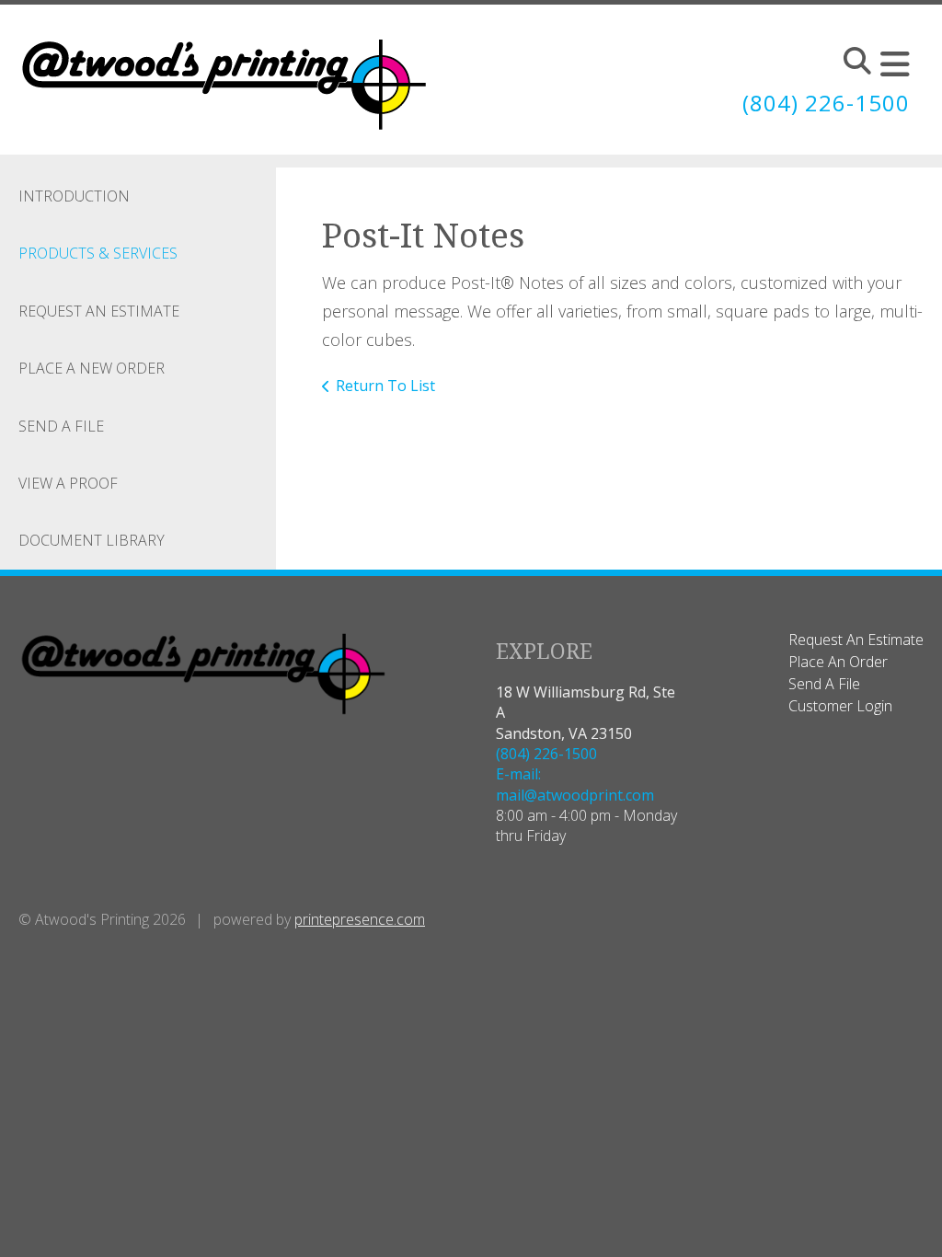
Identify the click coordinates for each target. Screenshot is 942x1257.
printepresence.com (359, 919)
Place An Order (838, 662)
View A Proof (68, 483)
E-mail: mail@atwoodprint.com (575, 784)
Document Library (91, 540)
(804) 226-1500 (826, 102)
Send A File (61, 426)
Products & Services (98, 253)
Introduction (74, 196)
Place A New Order (91, 368)
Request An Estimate (98, 311)
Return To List (385, 385)
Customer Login (840, 706)
